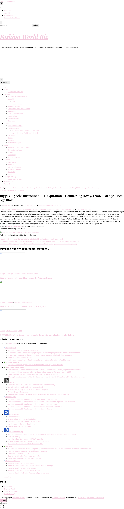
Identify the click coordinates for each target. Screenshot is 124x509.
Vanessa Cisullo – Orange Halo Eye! (21, 463)
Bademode (12, 111)
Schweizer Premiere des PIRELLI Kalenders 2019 (25, 444)
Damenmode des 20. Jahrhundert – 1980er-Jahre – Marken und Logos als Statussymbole (41, 402)
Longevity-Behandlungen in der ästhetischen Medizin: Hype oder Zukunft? (35, 365)
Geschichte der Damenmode (19, 109)
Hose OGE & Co (6, 239)
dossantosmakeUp (15, 150)
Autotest (11, 164)
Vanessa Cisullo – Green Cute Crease (22, 468)
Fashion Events (11, 331)
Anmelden (8, 486)
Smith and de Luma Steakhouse (47, 239)
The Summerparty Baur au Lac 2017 (21, 453)
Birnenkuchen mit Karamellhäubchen (22, 419)
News (22, 190)
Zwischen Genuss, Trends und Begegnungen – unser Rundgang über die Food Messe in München (44, 353)
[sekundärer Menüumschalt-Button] (1, 3)
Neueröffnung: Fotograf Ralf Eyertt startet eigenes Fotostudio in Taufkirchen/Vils (38, 394)
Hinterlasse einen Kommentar (49, 205)
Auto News (12, 162)
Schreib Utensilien (14, 169)
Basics (14, 101)
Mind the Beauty (14, 436)
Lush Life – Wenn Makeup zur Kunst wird (23, 350)
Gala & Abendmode (15, 114)
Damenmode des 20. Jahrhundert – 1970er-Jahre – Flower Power (33, 404)
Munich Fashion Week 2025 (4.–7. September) (25, 387)
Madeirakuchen (14, 417)
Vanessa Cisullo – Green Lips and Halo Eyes (24, 470)
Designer (11, 121)
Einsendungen (9, 15)
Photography (9, 181)
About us (7, 11)
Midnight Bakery (10, 177)
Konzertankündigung (15, 126)
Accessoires (12, 116)
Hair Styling (12, 155)
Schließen (5, 83)
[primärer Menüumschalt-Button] (1, 79)
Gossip (6, 89)
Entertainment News (15, 92)
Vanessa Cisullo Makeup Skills (19, 147)
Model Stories (17, 104)
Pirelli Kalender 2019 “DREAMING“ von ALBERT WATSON (28, 441)
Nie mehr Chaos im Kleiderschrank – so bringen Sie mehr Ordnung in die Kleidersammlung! (42, 434)
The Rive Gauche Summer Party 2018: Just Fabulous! (27, 451)
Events (6, 123)
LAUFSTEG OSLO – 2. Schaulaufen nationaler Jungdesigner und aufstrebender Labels (37, 335)
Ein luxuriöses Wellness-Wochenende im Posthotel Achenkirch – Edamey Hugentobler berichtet (44, 370)
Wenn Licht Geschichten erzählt (20, 357)
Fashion (7, 94)
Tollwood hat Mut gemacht (18, 392)
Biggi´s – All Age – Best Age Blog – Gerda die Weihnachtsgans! (26, 278)
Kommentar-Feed (11, 491)
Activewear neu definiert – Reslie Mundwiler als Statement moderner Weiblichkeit (39, 360)
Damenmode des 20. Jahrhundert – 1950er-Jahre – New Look (31, 409)
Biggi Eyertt (7, 205)
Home (6, 87)
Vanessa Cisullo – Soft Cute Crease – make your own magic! (30, 466)
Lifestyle (7, 160)
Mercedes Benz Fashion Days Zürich (25, 130)
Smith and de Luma (83, 209)
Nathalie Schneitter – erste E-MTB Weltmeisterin (26, 439)
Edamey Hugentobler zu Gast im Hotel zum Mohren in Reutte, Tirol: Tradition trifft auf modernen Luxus (46, 377)
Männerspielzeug (14, 167)
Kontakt (7, 13)
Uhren (10, 174)
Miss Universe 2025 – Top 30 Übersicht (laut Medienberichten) (31, 385)
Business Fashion (14, 106)
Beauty (6, 145)
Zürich (61, 239)
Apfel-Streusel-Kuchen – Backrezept (22, 424)
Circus (10, 138)
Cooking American (15, 179)
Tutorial (7, 184)
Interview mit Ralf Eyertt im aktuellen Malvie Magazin (28, 389)
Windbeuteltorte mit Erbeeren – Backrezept (25, 421)
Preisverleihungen (14, 143)
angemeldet (12, 343)
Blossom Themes (58, 498)
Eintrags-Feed (9, 489)
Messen (11, 140)
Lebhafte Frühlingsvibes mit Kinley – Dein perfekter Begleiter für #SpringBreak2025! (39, 372)
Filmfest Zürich (13, 135)
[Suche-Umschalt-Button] (1, 22)
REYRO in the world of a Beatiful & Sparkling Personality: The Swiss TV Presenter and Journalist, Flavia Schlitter (49, 449)
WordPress (82, 498)
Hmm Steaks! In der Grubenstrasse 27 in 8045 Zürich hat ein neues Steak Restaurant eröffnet (35, 209)
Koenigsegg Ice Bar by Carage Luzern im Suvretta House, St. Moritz (33, 374)
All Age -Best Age (6, 274)
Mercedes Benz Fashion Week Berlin (25, 133)
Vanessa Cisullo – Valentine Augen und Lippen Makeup (28, 473)
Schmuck (11, 172)
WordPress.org (9, 494)
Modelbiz (11, 99)
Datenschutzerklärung (12, 18)
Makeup (11, 152)
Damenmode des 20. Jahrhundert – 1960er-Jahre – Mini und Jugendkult (35, 406)
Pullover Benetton (18, 239)
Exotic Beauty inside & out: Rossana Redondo (24, 458)
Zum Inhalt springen (7, 1)
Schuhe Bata (30, 239)
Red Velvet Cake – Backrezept (19, 426)
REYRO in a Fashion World (17, 97)
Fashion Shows (13, 118)
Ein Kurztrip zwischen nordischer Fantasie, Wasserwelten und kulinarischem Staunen (40, 355)
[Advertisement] (62, 63)
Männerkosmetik (14, 157)
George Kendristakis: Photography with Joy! (24, 456)
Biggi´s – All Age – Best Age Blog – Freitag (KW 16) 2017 (23, 306)
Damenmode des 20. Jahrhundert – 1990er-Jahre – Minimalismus (32, 399)
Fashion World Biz (24, 36)
